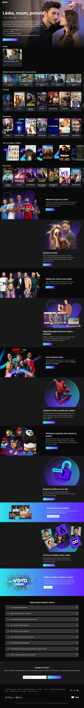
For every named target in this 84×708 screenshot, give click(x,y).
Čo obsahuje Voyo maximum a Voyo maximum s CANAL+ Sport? (27, 649)
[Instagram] (74, 690)
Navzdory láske (30, 135)
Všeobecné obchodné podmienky (57, 689)
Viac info (42, 26)
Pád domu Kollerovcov (8, 185)
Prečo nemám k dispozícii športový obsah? (21, 637)
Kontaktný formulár (14, 691)
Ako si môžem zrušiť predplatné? (18, 625)
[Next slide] (81, 81)
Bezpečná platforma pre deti (55, 489)
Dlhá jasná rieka (76, 135)
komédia (10, 17)
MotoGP (73, 362)
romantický (5, 17)
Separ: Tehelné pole (30, 184)
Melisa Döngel (20, 35)
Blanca (7, 108)
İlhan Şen (14, 35)
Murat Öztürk (10, 33)
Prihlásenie (78, 2)
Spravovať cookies (32, 691)
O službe (19, 689)
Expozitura (42, 108)
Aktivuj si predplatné (49, 422)
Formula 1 (60, 362)
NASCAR (48, 364)
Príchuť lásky (64, 108)
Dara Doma (19, 184)
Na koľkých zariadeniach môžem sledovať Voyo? (22, 619)
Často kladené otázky (10, 689)
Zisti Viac (50, 209)
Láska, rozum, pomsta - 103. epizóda (74, 84)
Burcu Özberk (9, 35)
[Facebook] (71, 690)
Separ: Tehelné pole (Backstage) (42, 185)
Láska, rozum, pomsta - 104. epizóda (58, 84)
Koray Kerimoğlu (17, 33)
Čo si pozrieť (39, 689)
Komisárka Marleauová (30, 109)
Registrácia (67, 2)
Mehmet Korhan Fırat (34, 35)
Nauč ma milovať (53, 108)
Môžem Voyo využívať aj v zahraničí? (19, 613)
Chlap (76, 108)
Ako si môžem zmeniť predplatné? (18, 643)
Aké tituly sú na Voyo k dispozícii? (18, 631)
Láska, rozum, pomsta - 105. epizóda (42, 84)
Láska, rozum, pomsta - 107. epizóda (10, 84)
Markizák (53, 135)
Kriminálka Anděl (42, 135)
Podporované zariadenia (29, 689)
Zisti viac (47, 264)
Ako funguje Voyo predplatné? (17, 607)
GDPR (6, 691)
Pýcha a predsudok (65, 135)
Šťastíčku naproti (76, 184)
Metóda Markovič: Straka (53, 185)
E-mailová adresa (28, 677)
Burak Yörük (26, 35)
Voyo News (23, 691)
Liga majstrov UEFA (19, 135)
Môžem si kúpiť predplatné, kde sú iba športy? (22, 654)
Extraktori (8, 135)
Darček (45, 689)
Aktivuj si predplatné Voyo (10, 39)
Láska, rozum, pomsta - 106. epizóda (26, 84)
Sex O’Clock (64, 184)
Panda (19, 108)
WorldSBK (55, 364)
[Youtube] (77, 690)
